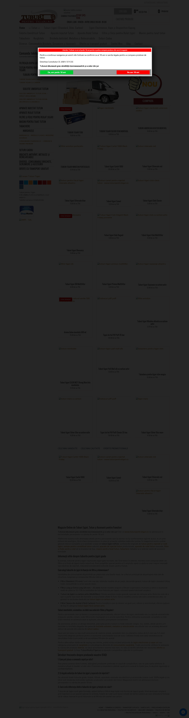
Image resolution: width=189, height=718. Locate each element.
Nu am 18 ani (133, 72)
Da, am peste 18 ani (57, 72)
